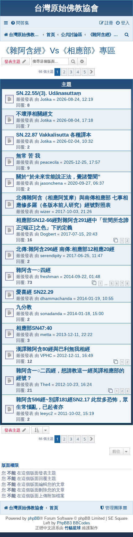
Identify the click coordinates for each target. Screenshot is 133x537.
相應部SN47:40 (34, 328)
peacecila (49, 162)
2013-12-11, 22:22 (74, 334)
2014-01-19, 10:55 (95, 298)
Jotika (46, 99)
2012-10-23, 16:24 (73, 384)
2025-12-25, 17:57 (82, 162)
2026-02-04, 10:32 (75, 141)
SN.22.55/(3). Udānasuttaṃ (48, 93)
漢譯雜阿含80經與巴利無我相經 (53, 349)
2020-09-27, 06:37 (86, 183)
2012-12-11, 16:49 (75, 355)
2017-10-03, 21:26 (73, 211)
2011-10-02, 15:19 (76, 413)
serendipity (51, 255)
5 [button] (85, 72)
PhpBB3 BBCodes (73, 523)
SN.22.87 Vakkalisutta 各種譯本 (53, 135)
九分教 (24, 307)
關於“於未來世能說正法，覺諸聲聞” (58, 177)
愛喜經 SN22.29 (34, 292)
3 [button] (71, 72)
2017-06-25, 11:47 (84, 255)
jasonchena (51, 183)
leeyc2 (46, 413)
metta (45, 334)
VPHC (46, 355)
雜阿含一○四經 (33, 270)
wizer (45, 211)
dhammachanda (56, 298)
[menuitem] (20, 23)
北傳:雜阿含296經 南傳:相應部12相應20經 (65, 249)
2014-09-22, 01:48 (82, 276)
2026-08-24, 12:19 (75, 99)
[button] (91, 72)
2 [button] (64, 72)
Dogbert (48, 234)
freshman (49, 276)
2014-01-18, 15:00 (85, 313)
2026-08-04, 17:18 (75, 120)
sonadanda (51, 313)
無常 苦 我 (28, 156)
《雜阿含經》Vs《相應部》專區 (58, 50)
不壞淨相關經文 (34, 114)
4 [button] (78, 72)
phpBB (34, 518)
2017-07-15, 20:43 (79, 234)
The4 (45, 384)
